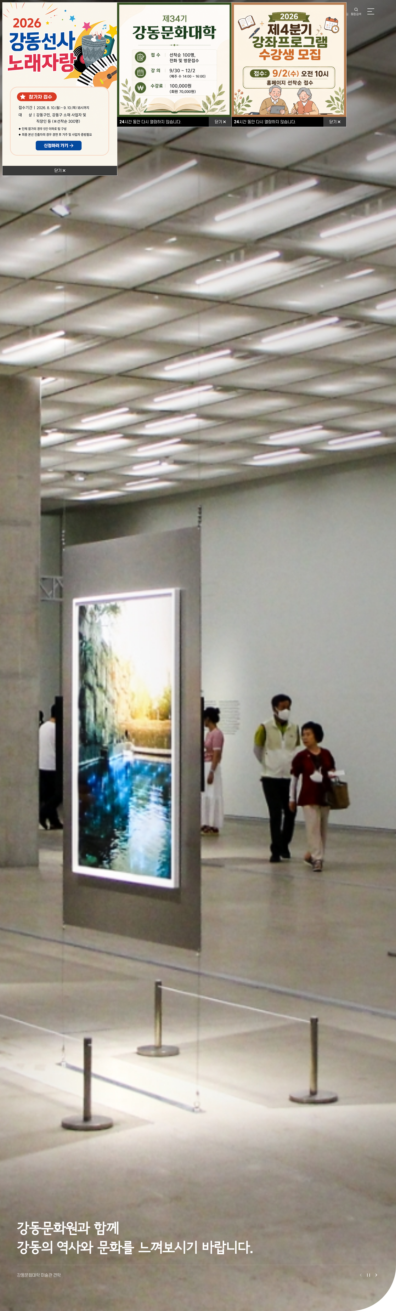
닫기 (58, 170)
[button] (360, 1275)
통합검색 (356, 14)
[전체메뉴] (370, 11)
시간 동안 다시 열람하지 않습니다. (150, 121)
